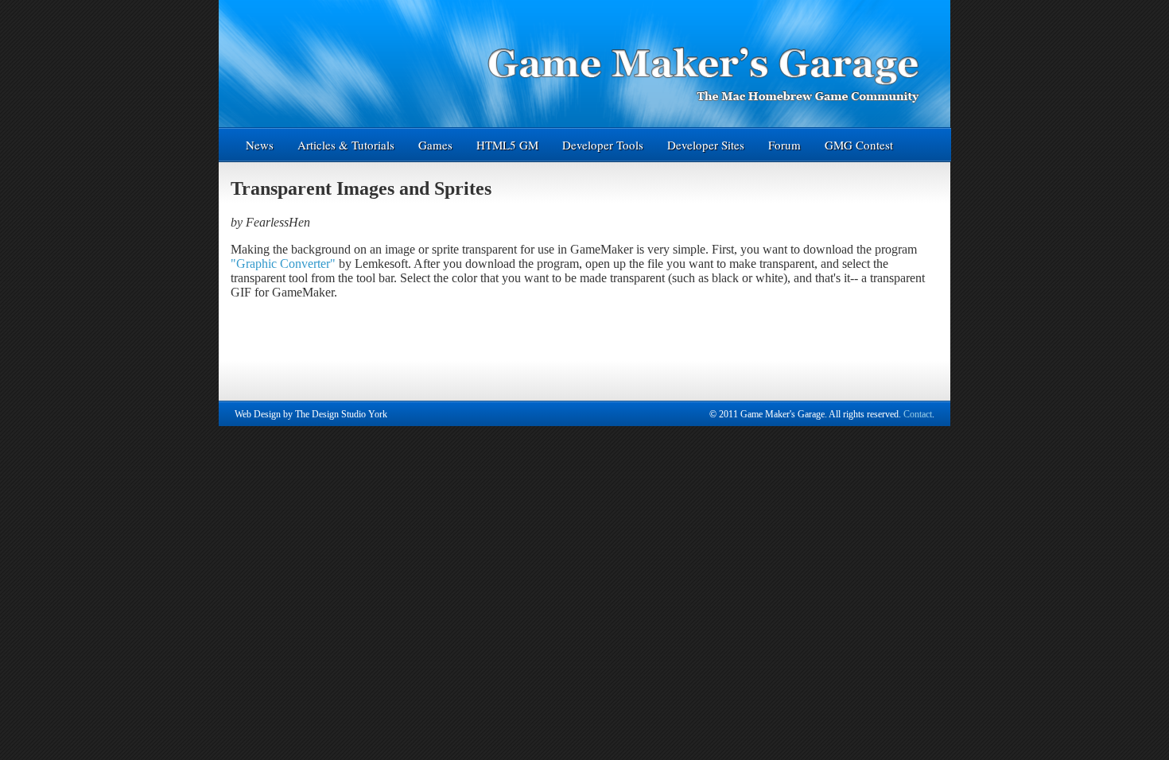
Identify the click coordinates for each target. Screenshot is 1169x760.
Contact (917, 414)
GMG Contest (859, 145)
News (260, 145)
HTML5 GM (507, 145)
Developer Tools (602, 145)
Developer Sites (705, 145)
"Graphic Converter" (283, 263)
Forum (784, 145)
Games (435, 145)
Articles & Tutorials (345, 145)
